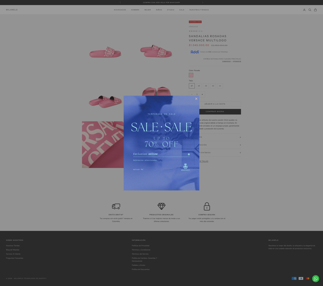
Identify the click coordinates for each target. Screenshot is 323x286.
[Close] (196, 99)
